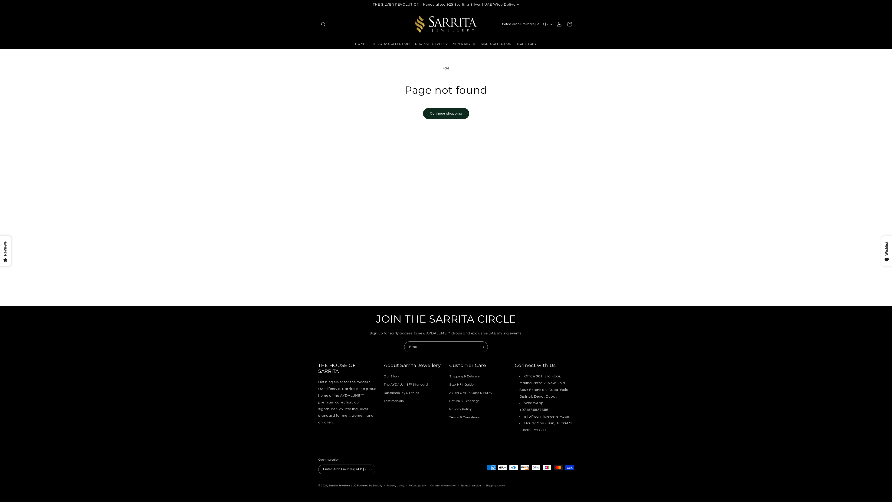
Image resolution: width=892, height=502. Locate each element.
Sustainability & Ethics (401, 392)
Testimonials (394, 401)
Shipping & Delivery (464, 376)
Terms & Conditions (464, 417)
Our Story (391, 376)
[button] (323, 24)
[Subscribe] (482, 346)
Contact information (443, 485)
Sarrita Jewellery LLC (342, 485)
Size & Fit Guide (461, 384)
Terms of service (471, 485)
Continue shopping (446, 113)
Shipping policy (495, 485)
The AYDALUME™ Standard (406, 384)
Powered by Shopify (369, 485)
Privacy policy (395, 485)
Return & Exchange (464, 401)
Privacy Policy (460, 409)
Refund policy (417, 485)
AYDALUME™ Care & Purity (470, 392)
